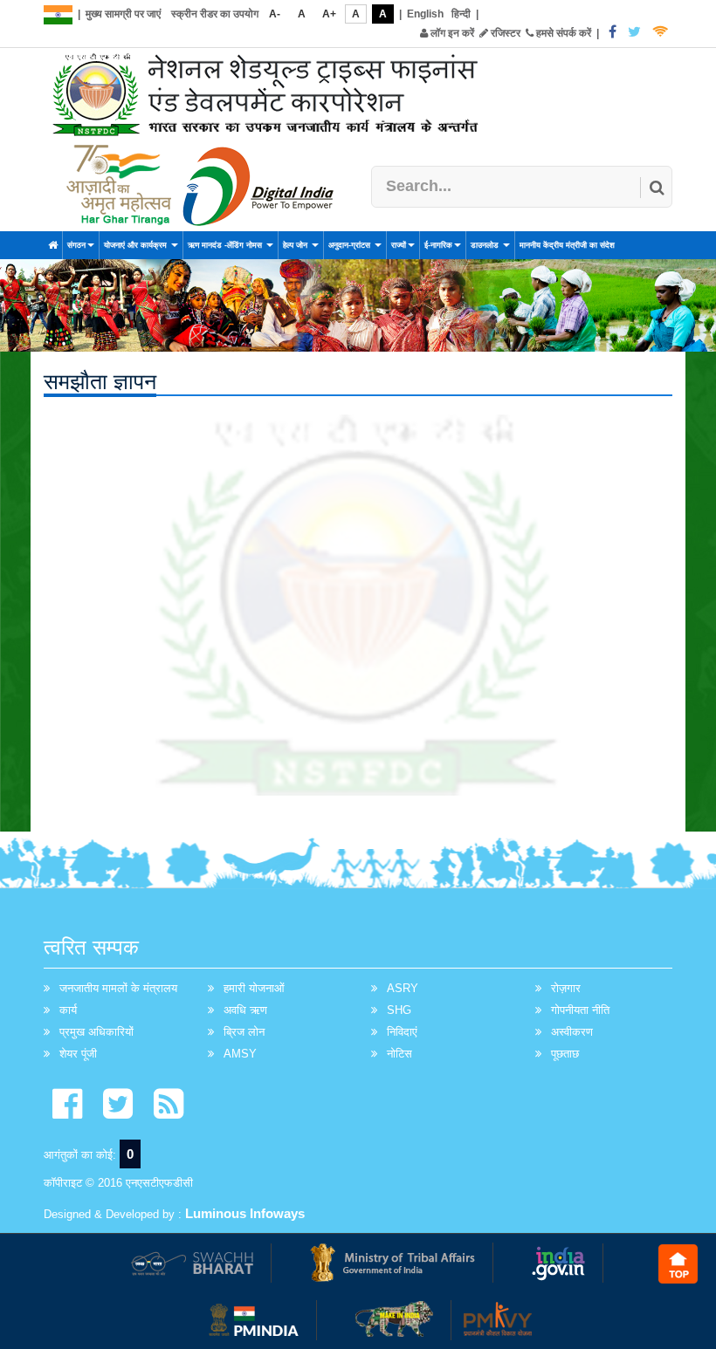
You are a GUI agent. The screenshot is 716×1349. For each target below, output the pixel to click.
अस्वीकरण (572, 1031)
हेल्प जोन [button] (296, 245)
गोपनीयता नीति (580, 1010)
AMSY (240, 1053)
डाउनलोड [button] (486, 245)
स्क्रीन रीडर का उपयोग (214, 14)
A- (274, 14)
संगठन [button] (76, 245)
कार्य (68, 1010)
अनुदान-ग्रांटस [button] (350, 245)
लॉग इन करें (451, 33)
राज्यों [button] (398, 245)
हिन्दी (461, 14)
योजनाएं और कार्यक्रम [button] (136, 245)
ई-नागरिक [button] (438, 245)
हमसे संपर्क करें (562, 33)
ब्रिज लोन (244, 1031)
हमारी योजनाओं (254, 988)
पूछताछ (565, 1053)
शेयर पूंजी (78, 1053)
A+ (329, 14)
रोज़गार (566, 988)
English (425, 14)
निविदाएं (402, 1031)
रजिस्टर (504, 33)
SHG (399, 1010)
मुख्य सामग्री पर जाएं (123, 14)
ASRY (402, 988)
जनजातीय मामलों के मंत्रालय (118, 988)
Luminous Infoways (245, 1213)
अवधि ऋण (245, 1010)
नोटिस (399, 1053)
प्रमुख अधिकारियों (96, 1031)
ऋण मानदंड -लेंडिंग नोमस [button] (226, 245)
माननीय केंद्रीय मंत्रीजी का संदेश (567, 245)
